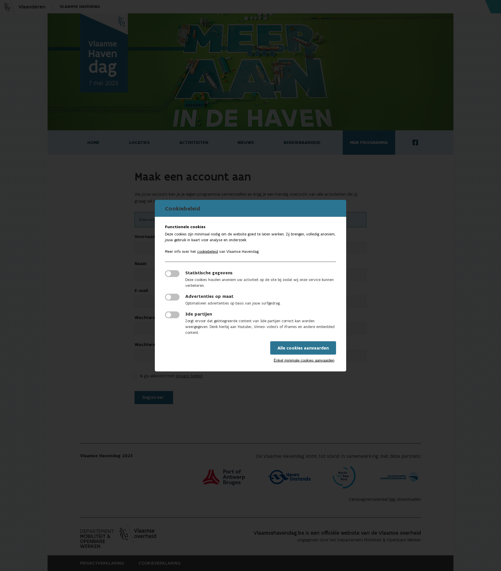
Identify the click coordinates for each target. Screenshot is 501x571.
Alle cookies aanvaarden (303, 347)
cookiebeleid (207, 251)
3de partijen (198, 313)
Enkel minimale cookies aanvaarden (304, 360)
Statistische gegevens (209, 272)
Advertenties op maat (209, 296)
